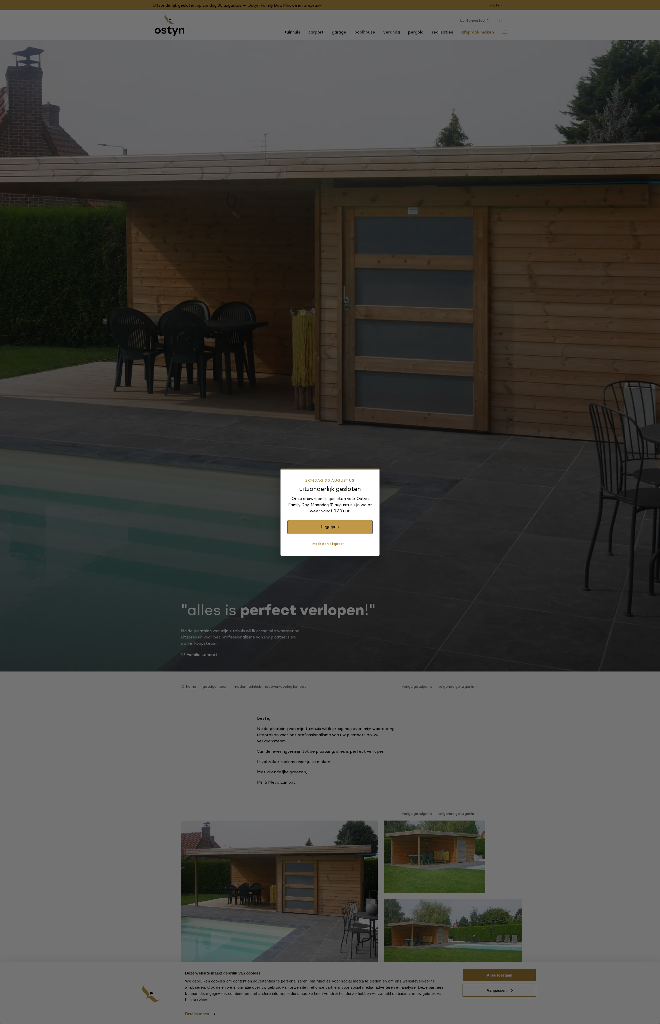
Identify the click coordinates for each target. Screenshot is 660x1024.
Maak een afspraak (328, 543)
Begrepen (330, 527)
